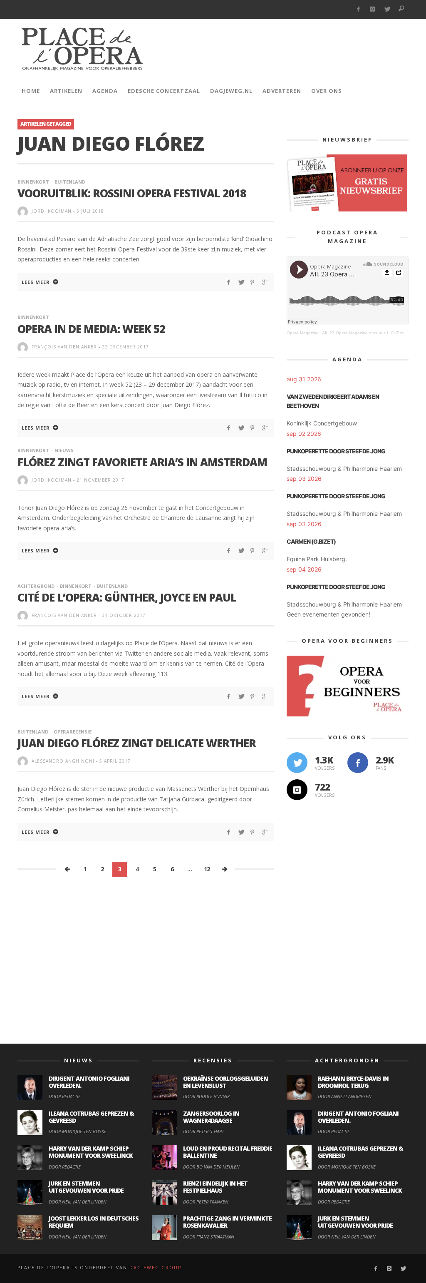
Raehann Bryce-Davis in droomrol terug (353, 1081)
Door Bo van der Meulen (211, 1167)
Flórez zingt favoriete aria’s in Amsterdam (142, 462)
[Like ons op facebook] (357, 762)
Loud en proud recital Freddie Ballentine (227, 1151)
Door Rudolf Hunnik (206, 1096)
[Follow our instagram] (297, 789)
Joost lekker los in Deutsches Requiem (94, 1221)
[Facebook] (358, 9)
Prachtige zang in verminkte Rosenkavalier (227, 1221)
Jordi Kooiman (52, 211)
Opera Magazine (303, 333)
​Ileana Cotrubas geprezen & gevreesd (91, 1116)
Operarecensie (73, 732)
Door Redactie (65, 1096)
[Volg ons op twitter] (297, 762)
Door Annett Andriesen (345, 1096)
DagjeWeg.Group (155, 1268)
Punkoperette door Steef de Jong (336, 451)
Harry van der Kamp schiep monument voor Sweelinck (91, 1151)
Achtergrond (35, 586)
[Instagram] (373, 9)
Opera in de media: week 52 (91, 328)
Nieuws (64, 450)
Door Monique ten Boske (77, 1131)
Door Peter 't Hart (203, 1131)
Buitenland (69, 182)
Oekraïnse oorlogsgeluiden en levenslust (225, 1081)
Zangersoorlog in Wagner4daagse (211, 1116)
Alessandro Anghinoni (63, 761)
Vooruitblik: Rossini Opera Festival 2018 (131, 193)
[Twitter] (387, 9)
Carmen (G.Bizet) (311, 541)
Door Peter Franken (205, 1201)
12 (207, 869)
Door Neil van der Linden (77, 1201)
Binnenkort (33, 182)
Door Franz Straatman (208, 1236)
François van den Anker (64, 347)
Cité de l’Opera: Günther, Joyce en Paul (126, 597)
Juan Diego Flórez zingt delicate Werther (136, 743)
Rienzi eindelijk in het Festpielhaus (215, 1186)
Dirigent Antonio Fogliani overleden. (89, 1081)
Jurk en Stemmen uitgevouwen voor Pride (86, 1186)
